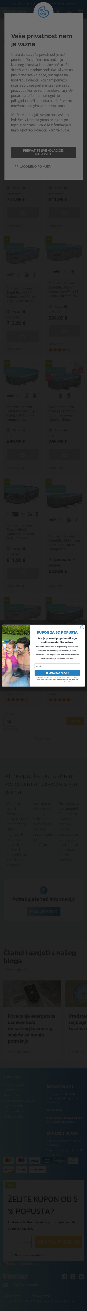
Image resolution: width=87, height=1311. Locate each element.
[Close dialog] (82, 627)
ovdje (69, 681)
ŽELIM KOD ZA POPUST (57, 672)
